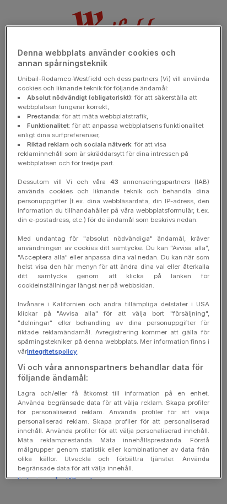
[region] (113, 252)
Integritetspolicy (52, 351)
